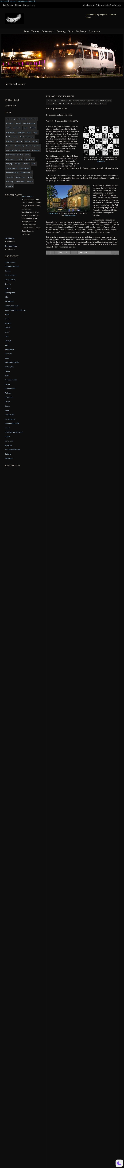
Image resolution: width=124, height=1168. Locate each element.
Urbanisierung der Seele (87, 104)
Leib (6, 336)
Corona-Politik (10, 279)
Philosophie (36, 150)
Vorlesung (8, 441)
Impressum (94, 31)
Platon (28, 155)
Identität (33, 128)
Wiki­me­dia (100, 161)
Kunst (7, 319)
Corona (7, 271)
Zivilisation (103, 104)
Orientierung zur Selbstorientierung (18, 150)
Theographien (66, 104)
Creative (8, 284)
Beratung (61, 31)
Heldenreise (17, 128)
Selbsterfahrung (11, 168)
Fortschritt (9, 123)
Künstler (8, 323)
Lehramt (8, 327)
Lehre (7, 332)
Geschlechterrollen (29, 123)
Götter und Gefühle (74, 100)
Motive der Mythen (51, 104)
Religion (60, 104)
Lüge (6, 345)
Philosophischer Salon (60, 96)
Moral (7, 358)
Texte (70, 31)
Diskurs (8, 288)
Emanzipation (10, 293)
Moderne (109, 100)
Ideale (26, 128)
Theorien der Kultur (76, 104)
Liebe (35, 132)
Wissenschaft (20, 181)
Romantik (26, 164)
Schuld (7, 402)
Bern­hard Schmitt (70, 215)
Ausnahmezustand (12, 266)
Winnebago (10, 181)
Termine (35, 31)
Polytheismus (10, 159)
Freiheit (18, 123)
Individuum (21, 132)
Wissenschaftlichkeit (12, 450)
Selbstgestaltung (24, 168)
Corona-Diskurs (10, 275)
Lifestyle (8, 341)
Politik (7, 375)
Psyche (20, 159)
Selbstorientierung (12, 173)
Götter (8, 128)
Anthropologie (64, 100)
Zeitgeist (97, 104)
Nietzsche (9, 146)
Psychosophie (10, 388)
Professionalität (11, 380)
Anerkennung (10, 119)
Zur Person (81, 31)
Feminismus (9, 301)
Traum (7, 428)
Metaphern (10, 141)
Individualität (10, 132)
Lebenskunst (48, 31)
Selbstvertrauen (26, 173)
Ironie (97, 100)
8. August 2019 (52, 100)
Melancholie (103, 100)
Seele (33, 164)
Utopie (7, 436)
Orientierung (19, 146)
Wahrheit (8, 445)
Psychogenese (29, 159)
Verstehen (9, 177)
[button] (119, 1163)
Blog (26, 31)
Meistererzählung (12, 137)
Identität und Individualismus (87, 100)
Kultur (29, 132)
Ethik (6, 297)
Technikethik (9, 415)
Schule (7, 406)
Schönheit (8, 397)
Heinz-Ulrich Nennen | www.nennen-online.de (18, 1)
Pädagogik (9, 164)
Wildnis (30, 177)
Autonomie (33, 119)
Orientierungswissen (33, 146)
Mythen (27, 141)
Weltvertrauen (20, 177)
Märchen (35, 141)
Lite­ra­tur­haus (53, 213)
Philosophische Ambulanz (14, 155)
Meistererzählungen (27, 137)
